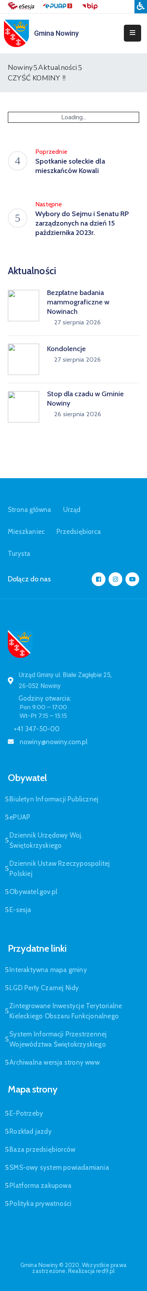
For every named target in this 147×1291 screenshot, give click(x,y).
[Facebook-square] (98, 579)
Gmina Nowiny (56, 33)
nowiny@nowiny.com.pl (53, 742)
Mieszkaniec (26, 531)
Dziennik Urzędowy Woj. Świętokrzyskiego (45, 840)
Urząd (72, 509)
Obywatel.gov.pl (33, 892)
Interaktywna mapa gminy (48, 970)
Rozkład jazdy (30, 1131)
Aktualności (57, 67)
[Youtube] (132, 579)
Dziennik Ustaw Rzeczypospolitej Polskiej (59, 868)
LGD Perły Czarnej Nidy (44, 988)
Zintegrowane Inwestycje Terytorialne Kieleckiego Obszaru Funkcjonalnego (65, 1011)
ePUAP (19, 817)
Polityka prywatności (40, 1203)
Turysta (19, 553)
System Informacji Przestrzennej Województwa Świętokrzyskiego (58, 1039)
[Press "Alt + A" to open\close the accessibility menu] (140, 6)
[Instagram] (115, 579)
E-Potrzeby (26, 1113)
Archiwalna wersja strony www (54, 1062)
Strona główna (29, 509)
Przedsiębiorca (78, 531)
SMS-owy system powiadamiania (59, 1167)
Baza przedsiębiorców (42, 1149)
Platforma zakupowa (40, 1185)
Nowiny (20, 67)
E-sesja (20, 910)
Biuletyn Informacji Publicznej (53, 799)
